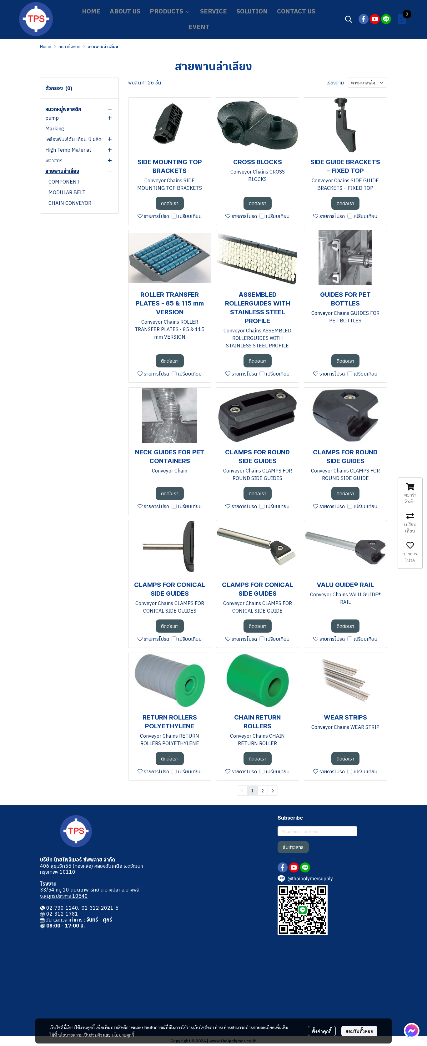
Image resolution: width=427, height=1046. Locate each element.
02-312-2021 (96, 908)
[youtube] (375, 19)
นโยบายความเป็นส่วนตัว (80, 1035)
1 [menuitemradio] (252, 790)
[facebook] (364, 19)
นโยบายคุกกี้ (123, 1035)
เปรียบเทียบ (190, 216)
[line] (386, 19)
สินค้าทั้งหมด (69, 46)
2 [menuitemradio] (262, 790)
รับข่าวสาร (293, 847)
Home (45, 46)
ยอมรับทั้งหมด (359, 1031)
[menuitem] (273, 791)
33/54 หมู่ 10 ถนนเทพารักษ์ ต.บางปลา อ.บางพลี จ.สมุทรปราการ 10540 (89, 893)
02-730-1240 (62, 908)
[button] (348, 19)
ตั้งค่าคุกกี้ (322, 1031)
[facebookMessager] (411, 1030)
